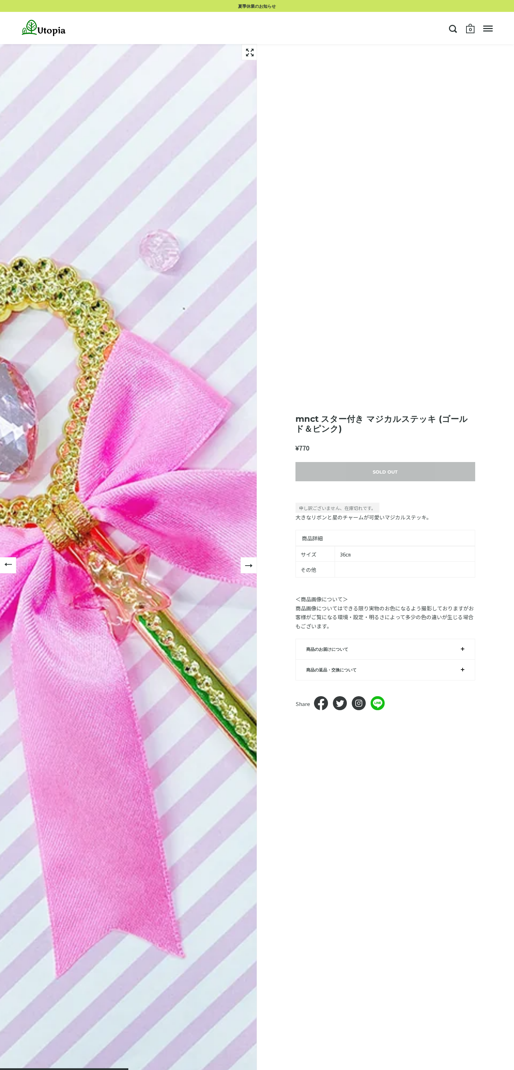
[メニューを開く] (488, 29)
